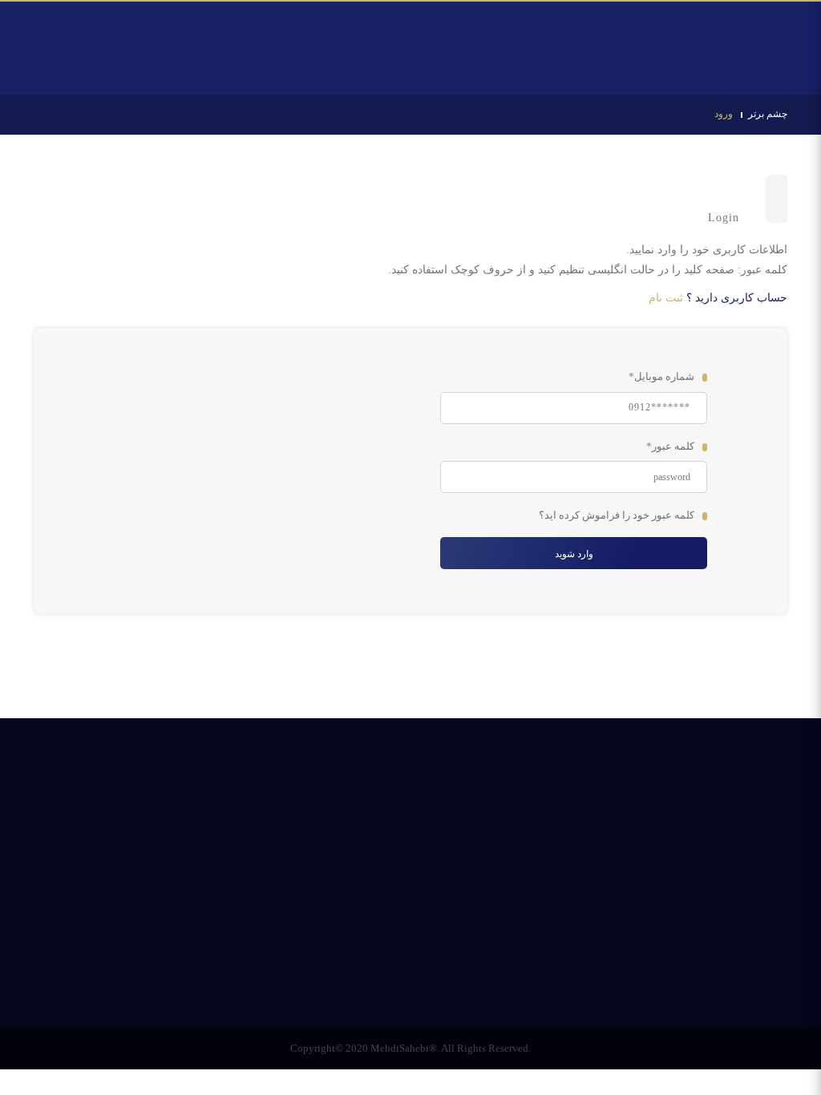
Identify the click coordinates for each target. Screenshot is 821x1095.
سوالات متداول (451, 952)
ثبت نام (666, 298)
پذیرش (523, 952)
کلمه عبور (670, 446)
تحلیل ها (580, 952)
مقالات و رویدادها (261, 952)
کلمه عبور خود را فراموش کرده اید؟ (616, 515)
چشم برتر (767, 113)
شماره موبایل (661, 376)
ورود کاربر (72, 28)
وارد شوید (573, 554)
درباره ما (411, 972)
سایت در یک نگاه (358, 952)
